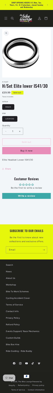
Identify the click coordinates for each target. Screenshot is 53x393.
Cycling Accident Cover (18, 298)
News (9, 271)
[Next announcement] (47, 5)
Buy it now (26, 150)
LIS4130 (11, 119)
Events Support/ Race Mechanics (22, 331)
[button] (6, 18)
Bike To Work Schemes (17, 291)
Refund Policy (13, 324)
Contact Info (12, 311)
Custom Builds (13, 338)
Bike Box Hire (12, 344)
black (9, 108)
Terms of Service (14, 304)
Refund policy (23, 385)
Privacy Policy (13, 318)
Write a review (26, 195)
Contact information (36, 390)
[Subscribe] (43, 249)
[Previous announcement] (5, 5)
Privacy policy (38, 385)
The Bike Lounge (25, 382)
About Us (10, 278)
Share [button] (8, 169)
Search (9, 265)
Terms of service (18, 390)
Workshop (11, 285)
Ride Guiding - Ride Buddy (19, 351)
